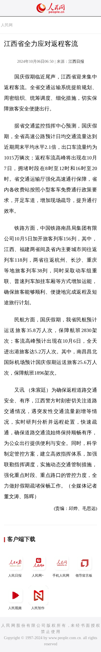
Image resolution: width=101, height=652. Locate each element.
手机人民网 (60, 575)
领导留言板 (83, 575)
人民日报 (15, 575)
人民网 (7, 25)
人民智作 (38, 608)
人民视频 (15, 608)
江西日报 (76, 61)
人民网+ (38, 575)
